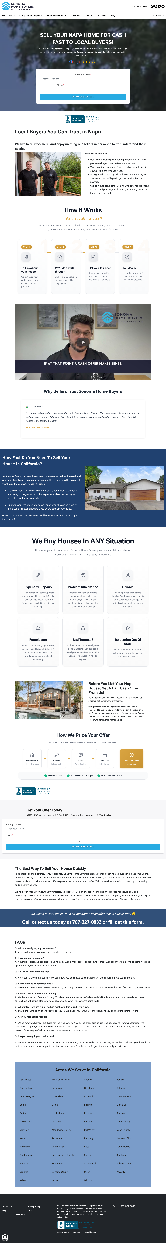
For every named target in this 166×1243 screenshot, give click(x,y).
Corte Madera (123, 1096)
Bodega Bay (26, 1088)
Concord (88, 1096)
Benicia (120, 1079)
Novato (23, 1138)
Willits (55, 1180)
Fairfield (88, 1104)
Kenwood (121, 1113)
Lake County (26, 1121)
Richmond (25, 1146)
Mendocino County (61, 1130)
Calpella (120, 1088)
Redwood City (123, 1138)
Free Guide (20, 1214)
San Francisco (27, 1155)
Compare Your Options (30, 15)
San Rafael (89, 1155)
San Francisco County (63, 1155)
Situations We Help (56, 15)
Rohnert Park (58, 1146)
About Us (101, 15)
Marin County (123, 1121)
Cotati (23, 1104)
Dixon (55, 1104)
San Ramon (122, 1155)
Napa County (123, 1130)
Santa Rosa (25, 1079)
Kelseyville (89, 1113)
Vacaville (121, 1172)
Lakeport (56, 1121)
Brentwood (57, 1088)
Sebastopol (90, 1163)
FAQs (89, 15)
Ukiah (87, 1172)
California (101, 1069)
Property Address (83, 74)
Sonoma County (60, 1172)
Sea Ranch (57, 1163)
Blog (112, 15)
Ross (86, 1146)
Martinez (24, 1130)
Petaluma (57, 1138)
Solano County (123, 1163)
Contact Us (159, 15)
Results (76, 15)
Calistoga (89, 1088)
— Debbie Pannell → (37, 427)
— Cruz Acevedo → (36, 435)
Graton (23, 1113)
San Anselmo (123, 1146)
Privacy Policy (34, 1206)
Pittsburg (89, 1138)
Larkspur (88, 1121)
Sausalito (24, 1163)
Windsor (88, 1180)
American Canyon (61, 1079)
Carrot (95, 1232)
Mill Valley (89, 1130)
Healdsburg (58, 1113)
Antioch (88, 1079)
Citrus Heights (27, 1096)
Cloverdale (57, 1096)
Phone (60, 85)
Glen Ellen (121, 1104)
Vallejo (23, 1180)
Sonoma (24, 1172)
